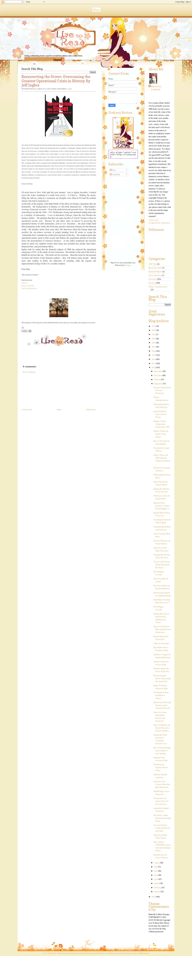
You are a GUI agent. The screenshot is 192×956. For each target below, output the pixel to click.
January (157, 891)
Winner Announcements (158, 286)
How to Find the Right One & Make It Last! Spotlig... (162, 750)
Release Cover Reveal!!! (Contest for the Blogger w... (161, 506)
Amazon (24, 283)
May (156, 875)
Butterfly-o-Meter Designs (87, 953)
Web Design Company (130, 953)
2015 (154, 355)
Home (96, 9)
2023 (154, 326)
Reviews (152, 283)
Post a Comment (29, 372)
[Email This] (22, 331)
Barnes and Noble (28, 285)
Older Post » (91, 409)
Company (144, 953)
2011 (154, 896)
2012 (154, 367)
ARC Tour (153, 264)
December (158, 371)
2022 (154, 330)
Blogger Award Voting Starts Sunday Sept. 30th (161, 424)
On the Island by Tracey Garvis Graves (160, 414)
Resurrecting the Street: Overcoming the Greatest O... (161, 678)
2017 (154, 346)
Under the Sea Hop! (161, 643)
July (156, 866)
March (157, 883)
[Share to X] (27, 331)
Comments (116, 174)
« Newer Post (27, 409)
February (157, 887)
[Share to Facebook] (30, 331)
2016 (154, 351)
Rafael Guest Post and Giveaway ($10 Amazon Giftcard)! (162, 705)
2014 (154, 359)
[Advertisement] (41, 389)
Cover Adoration (155, 275)
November (158, 375)
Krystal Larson (156, 88)
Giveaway (152, 279)
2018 (154, 342)
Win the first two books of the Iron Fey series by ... (160, 801)
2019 (154, 338)
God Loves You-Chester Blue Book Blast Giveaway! (161, 784)
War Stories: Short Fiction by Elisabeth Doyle (162, 818)
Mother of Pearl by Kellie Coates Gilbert (160, 434)
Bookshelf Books (155, 271)
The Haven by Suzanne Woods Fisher (160, 767)
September (158, 383)
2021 (154, 334)
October (157, 379)
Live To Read (61, 49)
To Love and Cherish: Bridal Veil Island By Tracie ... (161, 564)
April (156, 879)
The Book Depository (29, 288)
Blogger (128, 265)
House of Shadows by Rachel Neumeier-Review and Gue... (161, 728)
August (157, 862)
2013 (154, 363)
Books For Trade (155, 267)
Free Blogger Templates (114, 953)
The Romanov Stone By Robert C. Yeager (161, 695)
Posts (114, 170)
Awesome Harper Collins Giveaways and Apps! (161, 828)
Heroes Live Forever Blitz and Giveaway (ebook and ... (162, 629)
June (156, 871)
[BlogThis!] (25, 331)
